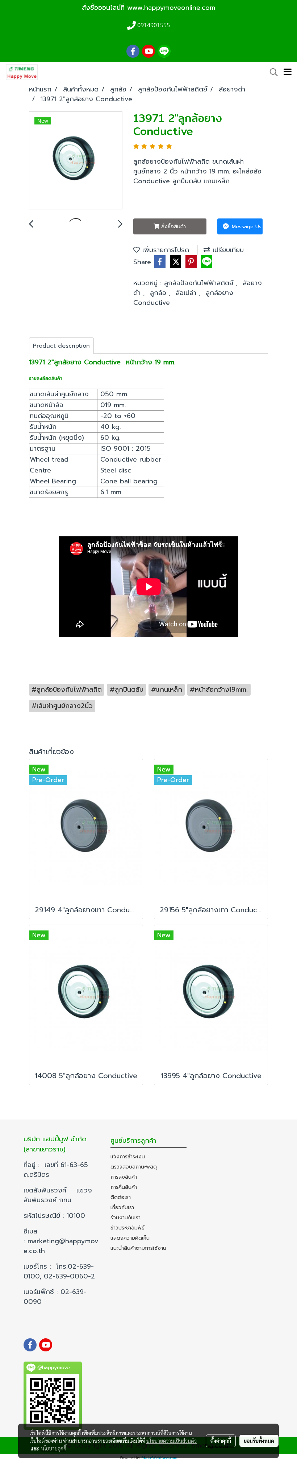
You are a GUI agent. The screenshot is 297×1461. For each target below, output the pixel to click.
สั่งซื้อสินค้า (172, 226)
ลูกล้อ (159, 293)
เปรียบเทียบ (227, 250)
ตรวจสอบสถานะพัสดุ (133, 1167)
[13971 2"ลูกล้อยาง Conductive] (75, 161)
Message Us (246, 226)
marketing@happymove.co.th (61, 1246)
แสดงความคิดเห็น (130, 1238)
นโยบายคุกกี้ (53, 1448)
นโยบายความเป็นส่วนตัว (171, 1440)
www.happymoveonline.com (171, 8)
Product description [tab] (61, 345)
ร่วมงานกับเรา (125, 1217)
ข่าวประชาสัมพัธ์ (127, 1228)
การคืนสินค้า (123, 1187)
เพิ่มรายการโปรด (164, 250)
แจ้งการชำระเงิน (127, 1157)
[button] (271, 72)
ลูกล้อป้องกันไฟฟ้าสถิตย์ (200, 283)
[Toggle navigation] (288, 72)
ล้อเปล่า (187, 293)
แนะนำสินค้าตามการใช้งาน (138, 1248)
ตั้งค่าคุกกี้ (220, 1440)
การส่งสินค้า (123, 1177)
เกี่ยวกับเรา (122, 1207)
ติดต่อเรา (120, 1197)
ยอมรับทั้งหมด (259, 1440)
